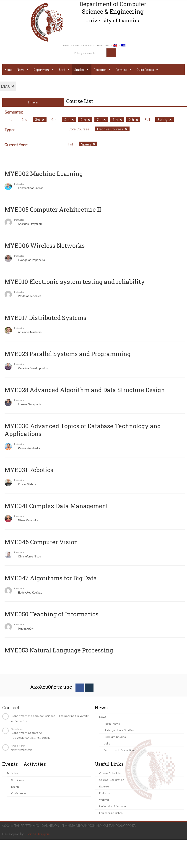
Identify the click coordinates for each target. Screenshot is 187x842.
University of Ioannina (113, 806)
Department (42, 69)
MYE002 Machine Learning (44, 173)
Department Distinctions (119, 750)
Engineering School (111, 813)
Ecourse (104, 786)
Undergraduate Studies (119, 730)
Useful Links (102, 45)
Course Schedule (110, 773)
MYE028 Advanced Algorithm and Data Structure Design (85, 390)
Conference (18, 793)
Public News (112, 723)
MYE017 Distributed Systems (45, 318)
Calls (107, 743)
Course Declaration (111, 779)
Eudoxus (104, 793)
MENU (6, 86)
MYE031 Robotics (29, 470)
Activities (121, 69)
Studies (79, 69)
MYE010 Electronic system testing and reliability (75, 281)
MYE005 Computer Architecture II (53, 209)
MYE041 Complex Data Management (56, 506)
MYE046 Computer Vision (41, 542)
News (20, 69)
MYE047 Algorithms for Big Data (51, 578)
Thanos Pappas (37, 833)
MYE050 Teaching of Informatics (52, 614)
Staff (62, 69)
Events (15, 786)
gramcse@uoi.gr (21, 749)
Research (100, 69)
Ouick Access (145, 69)
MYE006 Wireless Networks (45, 245)
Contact (87, 45)
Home (66, 45)
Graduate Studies (115, 737)
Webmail (104, 799)
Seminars (17, 780)
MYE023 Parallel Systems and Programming (68, 354)
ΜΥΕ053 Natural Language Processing (59, 650)
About (76, 45)
